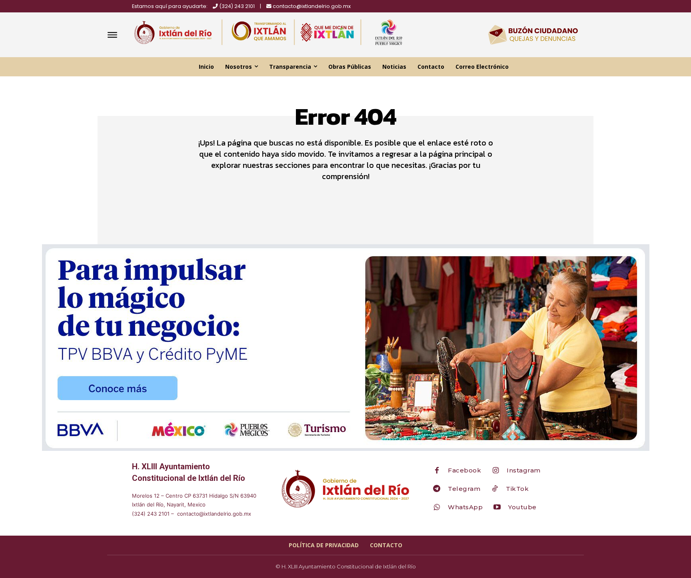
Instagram (524, 470)
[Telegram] (436, 489)
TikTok (517, 488)
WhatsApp (465, 507)
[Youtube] (497, 507)
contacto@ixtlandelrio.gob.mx (312, 6)
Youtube (522, 507)
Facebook (464, 470)
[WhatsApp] (436, 507)
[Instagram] (495, 471)
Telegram (464, 488)
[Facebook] (436, 471)
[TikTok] (494, 489)
